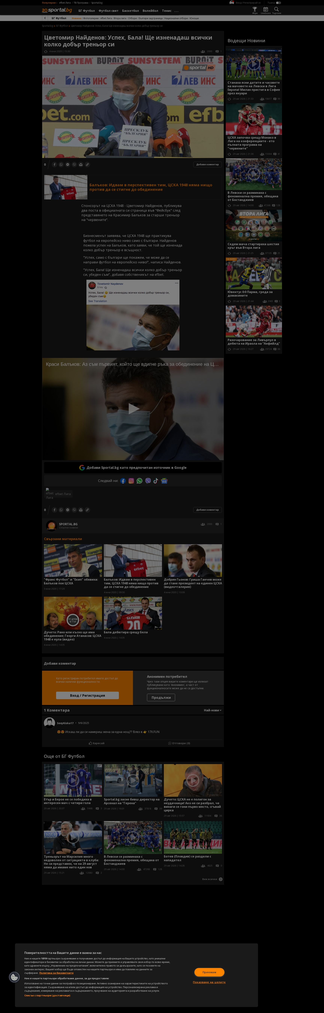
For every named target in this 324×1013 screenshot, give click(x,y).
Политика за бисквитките (56, 973)
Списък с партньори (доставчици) (47, 995)
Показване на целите (209, 982)
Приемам (209, 972)
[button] (14, 977)
